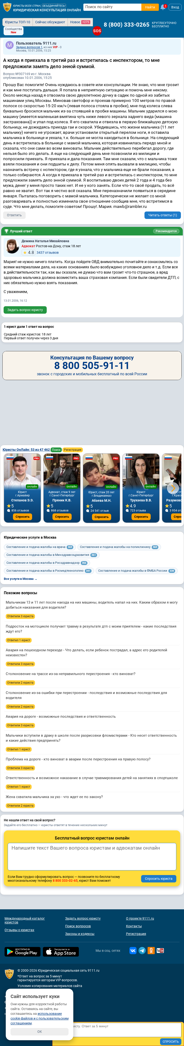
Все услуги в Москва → (20, 579)
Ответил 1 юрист (18, 640)
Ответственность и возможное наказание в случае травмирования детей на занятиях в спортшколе (92, 778)
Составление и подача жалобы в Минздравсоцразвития (51, 555)
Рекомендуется (166, 231)
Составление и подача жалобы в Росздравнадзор (46, 562)
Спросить (22, 516)
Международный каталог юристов (25, 920)
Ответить (14, 215)
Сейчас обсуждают (50, 22)
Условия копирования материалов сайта (49, 986)
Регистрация (72, 450)
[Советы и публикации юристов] (7, 7)
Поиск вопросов (78, 926)
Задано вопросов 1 (29, 47)
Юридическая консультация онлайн (47, 10)
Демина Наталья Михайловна (45, 241)
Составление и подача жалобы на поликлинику (118, 547)
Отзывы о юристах (19, 930)
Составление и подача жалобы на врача (39, 547)
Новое (79, 22)
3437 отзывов (43, 252)
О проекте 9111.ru (140, 918)
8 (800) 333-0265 (127, 24)
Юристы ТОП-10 (17, 22)
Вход (175, 7)
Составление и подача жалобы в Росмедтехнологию (48, 570)
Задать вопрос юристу (25, 310)
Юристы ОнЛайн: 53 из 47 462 (27, 450)
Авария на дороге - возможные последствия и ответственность (61, 716)
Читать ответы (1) (162, 215)
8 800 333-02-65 (65, 880)
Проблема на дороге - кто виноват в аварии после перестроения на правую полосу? (78, 759)
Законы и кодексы (79, 934)
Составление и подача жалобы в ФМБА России (136, 570)
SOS (97, 31)
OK (39, 1032)
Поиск (56, 450)
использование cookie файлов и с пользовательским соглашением (40, 1018)
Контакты (134, 926)
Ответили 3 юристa (20, 616)
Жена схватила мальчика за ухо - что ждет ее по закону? (54, 797)
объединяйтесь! (53, 5)
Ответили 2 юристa (20, 682)
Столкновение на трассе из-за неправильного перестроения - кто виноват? (70, 674)
